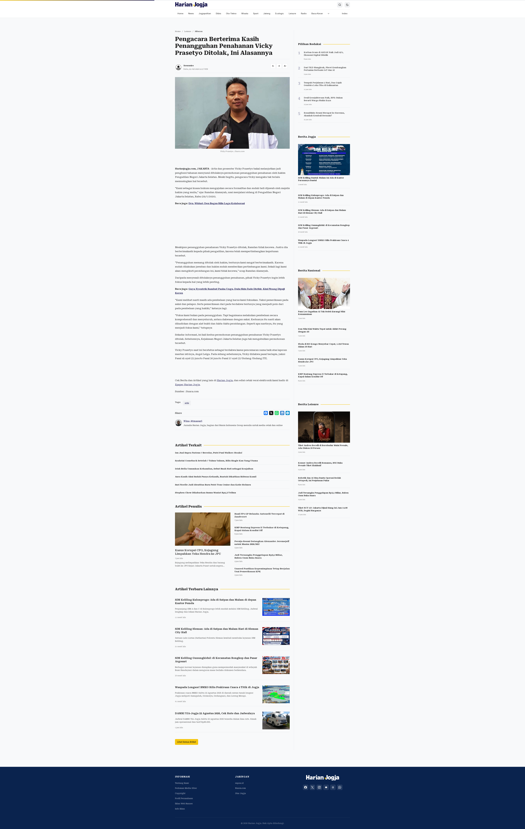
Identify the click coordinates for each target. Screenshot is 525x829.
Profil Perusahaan (184, 798)
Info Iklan (180, 809)
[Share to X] (271, 413)
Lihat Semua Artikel (186, 742)
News (191, 13)
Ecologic (279, 13)
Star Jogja (240, 793)
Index (345, 13)
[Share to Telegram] (288, 413)
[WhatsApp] (339, 787)
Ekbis (218, 13)
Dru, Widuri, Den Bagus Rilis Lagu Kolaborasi (217, 203)
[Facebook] (305, 787)
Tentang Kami (182, 783)
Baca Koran (317, 13)
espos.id (239, 783)
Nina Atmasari (192, 421)
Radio (304, 13)
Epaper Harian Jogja (187, 384)
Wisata (244, 13)
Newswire (188, 66)
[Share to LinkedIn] (282, 413)
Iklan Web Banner (184, 803)
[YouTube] (326, 787)
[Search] (339, 5)
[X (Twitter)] (312, 787)
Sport (255, 13)
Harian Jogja (225, 380)
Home (180, 13)
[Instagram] (319, 787)
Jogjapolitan (205, 13)
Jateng (266, 13)
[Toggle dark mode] (347, 5)
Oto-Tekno (231, 13)
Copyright (180, 793)
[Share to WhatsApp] (277, 413)
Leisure (292, 13)
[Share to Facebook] (266, 413)
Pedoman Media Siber (186, 788)
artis (187, 403)
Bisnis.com (240, 788)
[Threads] (333, 787)
